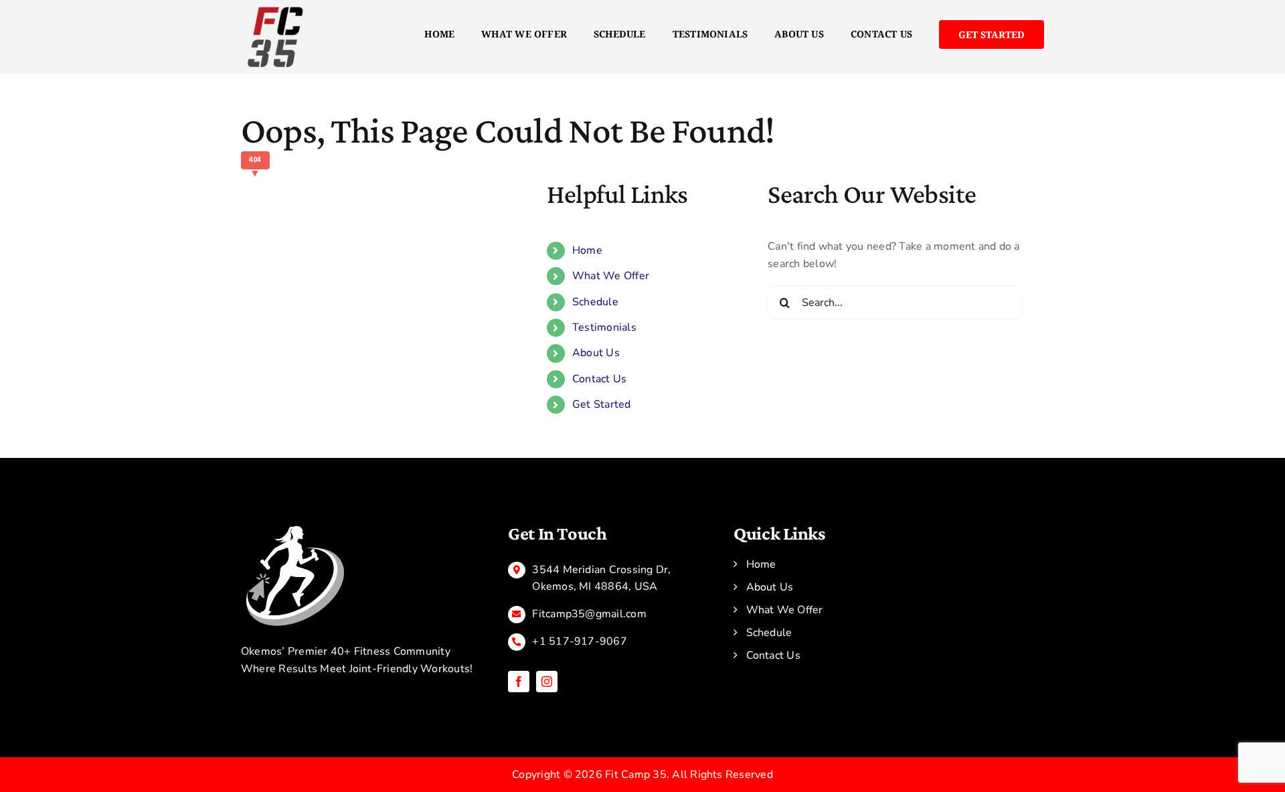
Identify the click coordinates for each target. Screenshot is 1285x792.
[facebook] (518, 681)
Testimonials (604, 327)
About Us (596, 352)
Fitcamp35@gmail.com (589, 614)
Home (587, 250)
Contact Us (599, 379)
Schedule (595, 302)
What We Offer (610, 275)
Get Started (601, 404)
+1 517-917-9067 (579, 641)
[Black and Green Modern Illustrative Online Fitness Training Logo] (294, 527)
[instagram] (547, 681)
